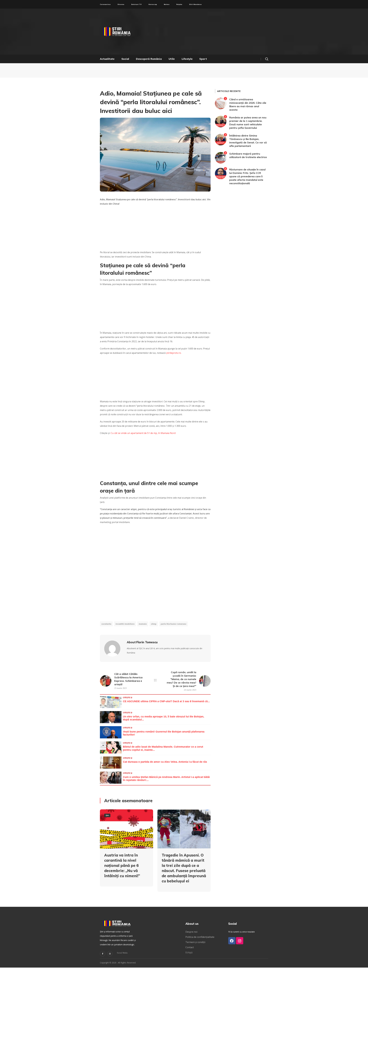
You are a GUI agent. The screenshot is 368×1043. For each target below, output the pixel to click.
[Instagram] (110, 953)
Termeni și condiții (195, 942)
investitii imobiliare (125, 624)
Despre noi (191, 931)
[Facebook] (231, 940)
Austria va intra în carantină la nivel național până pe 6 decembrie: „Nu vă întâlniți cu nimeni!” (122, 865)
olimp (153, 624)
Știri (107, 815)
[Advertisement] (212, 31)
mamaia (143, 624)
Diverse (166, 815)
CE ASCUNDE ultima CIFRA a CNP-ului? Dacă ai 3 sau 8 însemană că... (166, 701)
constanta (106, 624)
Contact (189, 947)
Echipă (188, 952)
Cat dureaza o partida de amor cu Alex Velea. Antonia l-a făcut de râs (165, 761)
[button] (266, 59)
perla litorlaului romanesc (173, 624)
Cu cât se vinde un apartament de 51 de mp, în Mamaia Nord (143, 433)
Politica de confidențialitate (199, 937)
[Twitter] (102, 953)
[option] (126, 850)
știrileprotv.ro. (173, 352)
